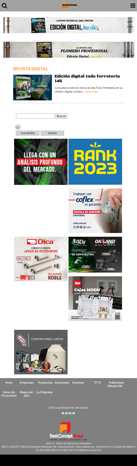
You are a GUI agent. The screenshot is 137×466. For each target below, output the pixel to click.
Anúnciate (62, 382)
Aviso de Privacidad (8, 394)
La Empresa (44, 392)
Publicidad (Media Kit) (116, 384)
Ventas (52, 133)
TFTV (97, 382)
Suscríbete (28, 133)
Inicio (8, 382)
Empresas (26, 382)
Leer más (91, 91)
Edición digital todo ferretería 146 (87, 78)
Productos (45, 382)
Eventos (78, 382)
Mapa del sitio (26, 394)
